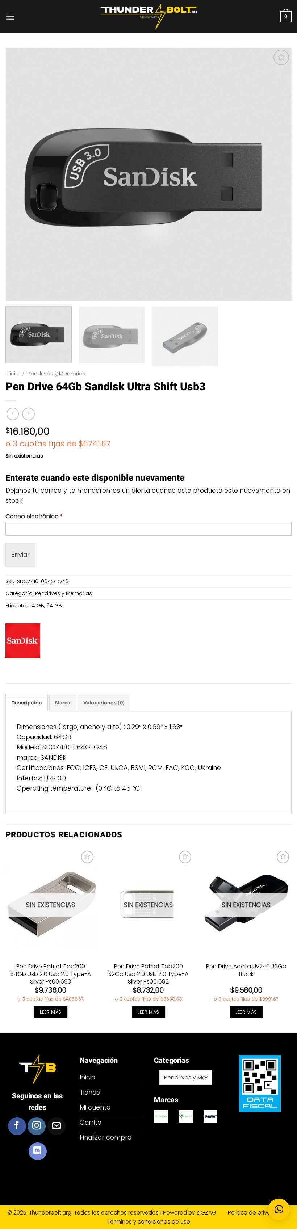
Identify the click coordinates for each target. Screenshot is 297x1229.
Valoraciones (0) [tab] (104, 703)
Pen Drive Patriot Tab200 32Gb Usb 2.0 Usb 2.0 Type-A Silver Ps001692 (148, 974)
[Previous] (5, 940)
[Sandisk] (22, 640)
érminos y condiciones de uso (150, 1221)
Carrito (90, 1122)
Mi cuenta (95, 1107)
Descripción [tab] (26, 703)
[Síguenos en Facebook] (17, 1126)
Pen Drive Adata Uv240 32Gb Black (246, 970)
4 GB (38, 605)
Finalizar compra (105, 1137)
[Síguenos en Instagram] (37, 1126)
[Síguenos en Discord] (38, 1151)
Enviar (20, 554)
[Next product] (13, 414)
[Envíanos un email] (56, 1126)
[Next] (291, 940)
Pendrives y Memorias (56, 373)
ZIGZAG (211, 1212)
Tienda (90, 1092)
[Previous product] (28, 414)
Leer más (50, 1012)
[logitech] (161, 1116)
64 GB (54, 605)
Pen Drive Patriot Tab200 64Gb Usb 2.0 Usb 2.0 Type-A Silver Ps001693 (50, 974)
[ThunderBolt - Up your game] (149, 17)
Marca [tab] (62, 703)
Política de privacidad (257, 1212)
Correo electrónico (34, 517)
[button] (10, 16)
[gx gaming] (210, 1116)
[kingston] (186, 1116)
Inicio (12, 373)
